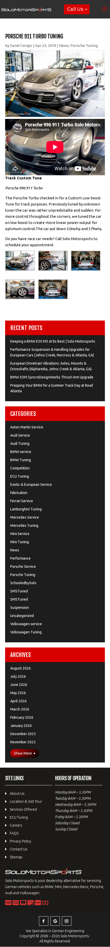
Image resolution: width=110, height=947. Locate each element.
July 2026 (18, 676)
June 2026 (18, 685)
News (64, 45)
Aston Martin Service (26, 427)
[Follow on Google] (55, 921)
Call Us (75, 9)
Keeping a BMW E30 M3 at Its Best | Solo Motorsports (52, 341)
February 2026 (21, 717)
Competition (20, 468)
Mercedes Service (24, 517)
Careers (16, 825)
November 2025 (23, 742)
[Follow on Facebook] (43, 921)
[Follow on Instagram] (66, 921)
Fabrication (18, 493)
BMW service (20, 452)
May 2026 (18, 693)
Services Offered (23, 809)
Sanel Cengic (21, 45)
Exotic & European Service (31, 484)
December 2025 (23, 734)
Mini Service (19, 534)
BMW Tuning (20, 460)
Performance (20, 558)
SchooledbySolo (23, 583)
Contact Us (18, 849)
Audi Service (20, 435)
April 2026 (18, 701)
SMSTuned (19, 591)
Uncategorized (22, 616)
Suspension (19, 607)
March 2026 (19, 709)
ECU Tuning (19, 476)
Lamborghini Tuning (26, 509)
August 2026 (20, 668)
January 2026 (21, 726)
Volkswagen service (26, 624)
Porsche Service (23, 566)
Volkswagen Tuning (26, 632)
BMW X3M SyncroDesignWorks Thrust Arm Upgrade (51, 377)
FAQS (14, 833)
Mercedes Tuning (24, 525)
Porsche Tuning (84, 45)
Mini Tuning (19, 542)
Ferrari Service (21, 501)
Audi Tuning (19, 443)
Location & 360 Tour (26, 801)
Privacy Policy (20, 841)
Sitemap (16, 857)
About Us (17, 793)
